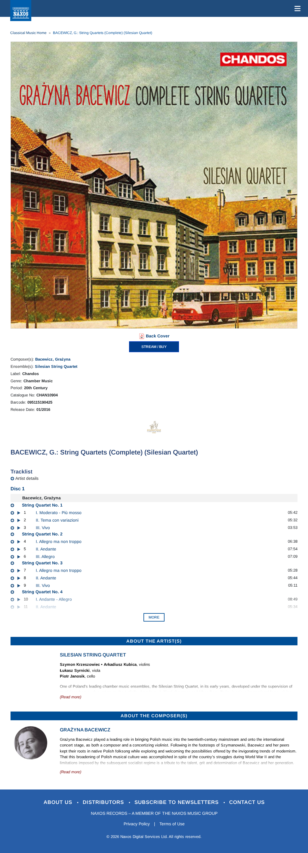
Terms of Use (172, 823)
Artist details (26, 478)
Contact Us (247, 802)
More (154, 617)
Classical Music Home (28, 33)
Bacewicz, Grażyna (52, 359)
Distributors (104, 802)
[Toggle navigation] (296, 8)
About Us (59, 802)
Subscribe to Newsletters (177, 802)
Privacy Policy (137, 823)
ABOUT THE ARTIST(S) (154, 641)
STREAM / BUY (154, 347)
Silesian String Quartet (56, 366)
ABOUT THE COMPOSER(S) (154, 715)
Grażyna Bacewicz (85, 729)
